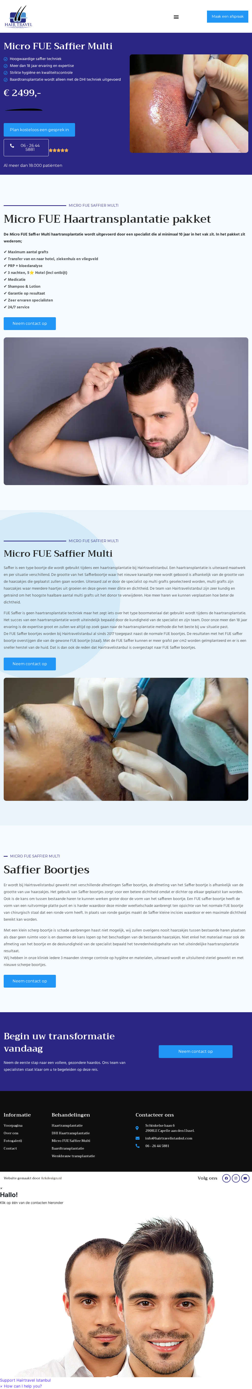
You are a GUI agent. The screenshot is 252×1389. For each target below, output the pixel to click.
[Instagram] (236, 1178)
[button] (176, 17)
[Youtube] (245, 1178)
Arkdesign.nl (51, 1178)
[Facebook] (226, 1178)
